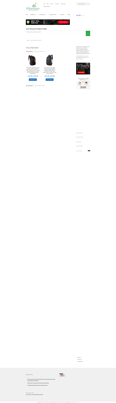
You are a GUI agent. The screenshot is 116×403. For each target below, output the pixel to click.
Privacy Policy (63, 3)
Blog (48, 3)
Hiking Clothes (42, 14)
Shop (44, 3)
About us (51, 3)
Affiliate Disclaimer (46, 6)
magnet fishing (39, 402)
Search (88, 33)
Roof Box (62, 14)
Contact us (80, 359)
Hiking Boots (33, 14)
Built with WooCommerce (37, 394)
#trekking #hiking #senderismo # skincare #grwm (37, 385)
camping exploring (53, 402)
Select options (33, 79)
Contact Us (57, 3)
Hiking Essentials (52, 14)
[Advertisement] (83, 110)
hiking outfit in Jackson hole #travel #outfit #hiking (38, 383)
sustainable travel (67, 402)
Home (28, 40)
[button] (89, 150)
